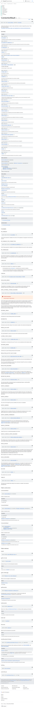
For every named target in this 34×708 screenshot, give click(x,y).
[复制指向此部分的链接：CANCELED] (7, 260)
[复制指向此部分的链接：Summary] (6, 31)
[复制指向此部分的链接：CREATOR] (6, 273)
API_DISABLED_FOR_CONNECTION (6, 42)
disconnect (13, 268)
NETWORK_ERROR (13, 347)
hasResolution (3, 195)
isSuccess (9, 627)
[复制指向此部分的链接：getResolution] (7, 587)
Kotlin (29, 19)
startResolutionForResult (11, 196)
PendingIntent (19, 163)
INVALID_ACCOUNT (4, 81)
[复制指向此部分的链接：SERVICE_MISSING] (9, 405)
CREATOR (23, 276)
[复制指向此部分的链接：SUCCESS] (6, 468)
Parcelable (19, 22)
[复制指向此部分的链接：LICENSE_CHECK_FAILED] (12, 336)
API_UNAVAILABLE (4, 47)
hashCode (3, 199)
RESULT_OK (24, 372)
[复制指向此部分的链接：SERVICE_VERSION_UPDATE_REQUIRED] (18, 434)
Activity (12, 207)
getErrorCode (3, 180)
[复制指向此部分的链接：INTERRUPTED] (8, 319)
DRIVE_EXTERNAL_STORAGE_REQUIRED (7, 64)
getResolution (3, 190)
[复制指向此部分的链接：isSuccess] (6, 624)
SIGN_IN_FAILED (4, 139)
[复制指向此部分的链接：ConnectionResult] (9, 490)
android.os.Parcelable (7, 220)
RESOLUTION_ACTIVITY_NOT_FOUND (7, 95)
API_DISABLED (13, 234)
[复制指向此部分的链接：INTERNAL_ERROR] (9, 310)
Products (5, 3)
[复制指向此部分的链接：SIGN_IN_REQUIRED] (10, 457)
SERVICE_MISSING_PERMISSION (6, 125)
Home (2, 3)
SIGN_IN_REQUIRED (4, 144)
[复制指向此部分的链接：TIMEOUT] (6, 477)
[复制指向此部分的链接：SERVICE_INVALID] (9, 396)
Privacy (5, 703)
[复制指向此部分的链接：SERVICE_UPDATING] (10, 425)
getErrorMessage (4, 185)
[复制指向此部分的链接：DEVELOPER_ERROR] (10, 280)
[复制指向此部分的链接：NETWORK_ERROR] (10, 344)
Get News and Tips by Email (5, 688)
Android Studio (25, 687)
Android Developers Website (16, 687)
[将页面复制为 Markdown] (19, 18)
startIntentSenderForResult (6, 594)
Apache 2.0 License (13, 680)
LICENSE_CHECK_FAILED (5, 86)
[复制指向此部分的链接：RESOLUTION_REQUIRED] (12, 365)
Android (2, 694)
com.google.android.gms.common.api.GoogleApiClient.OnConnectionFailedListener (15, 28)
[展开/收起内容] (4, 5)
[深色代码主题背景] (32, 21)
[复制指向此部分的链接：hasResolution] (7, 603)
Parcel (8, 215)
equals (2, 177)
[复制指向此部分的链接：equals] (4, 551)
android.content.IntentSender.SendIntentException (10, 660)
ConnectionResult (10, 22)
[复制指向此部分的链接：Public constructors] (11, 487)
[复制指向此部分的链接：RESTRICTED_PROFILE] (11, 376)
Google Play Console (26, 688)
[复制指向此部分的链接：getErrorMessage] (9, 572)
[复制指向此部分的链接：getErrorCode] (8, 558)
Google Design (14, 688)
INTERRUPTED (3, 76)
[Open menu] (1, 1)
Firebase (2, 697)
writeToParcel (3, 215)
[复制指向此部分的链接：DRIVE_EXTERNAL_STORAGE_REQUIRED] (18, 289)
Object (9, 177)
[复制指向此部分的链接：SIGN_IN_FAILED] (9, 443)
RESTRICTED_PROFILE (4, 106)
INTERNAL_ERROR (13, 313)
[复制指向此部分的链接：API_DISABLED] (8, 231)
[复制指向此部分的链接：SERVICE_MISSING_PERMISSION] (15, 414)
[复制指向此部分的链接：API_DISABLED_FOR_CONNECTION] (16, 241)
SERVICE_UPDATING (13, 428)
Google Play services (10, 3)
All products (2, 700)
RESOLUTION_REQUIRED (5, 101)
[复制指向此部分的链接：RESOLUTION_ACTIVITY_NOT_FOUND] (17, 353)
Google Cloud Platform (4, 698)
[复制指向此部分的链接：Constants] (7, 229)
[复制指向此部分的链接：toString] (5, 665)
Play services (9, 1)
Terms (2, 703)
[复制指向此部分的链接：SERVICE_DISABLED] (10, 386)
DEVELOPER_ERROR (4, 60)
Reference (15, 3)
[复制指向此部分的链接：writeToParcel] (7, 672)
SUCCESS (12, 472)
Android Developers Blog (4, 687)
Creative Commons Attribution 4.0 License (25, 679)
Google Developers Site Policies (25, 680)
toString (2, 212)
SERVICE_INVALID (4, 115)
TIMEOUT (2, 153)
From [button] (6, 220)
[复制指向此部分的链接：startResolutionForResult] (12, 639)
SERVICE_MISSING (4, 120)
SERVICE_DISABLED (13, 389)
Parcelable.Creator (9, 55)
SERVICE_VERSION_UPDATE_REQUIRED (7, 134)
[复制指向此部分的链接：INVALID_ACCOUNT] (10, 327)
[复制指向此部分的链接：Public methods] (9, 548)
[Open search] (23, 1)
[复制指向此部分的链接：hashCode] (6, 617)
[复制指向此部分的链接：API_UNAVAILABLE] (9, 249)
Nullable (15, 163)
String (6, 543)
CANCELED (2, 52)
